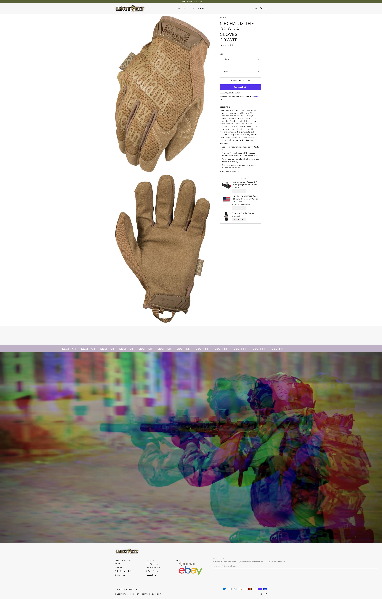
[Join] (376, 565)
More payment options (230, 93)
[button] (186, 8)
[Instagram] (266, 594)
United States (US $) (126, 589)
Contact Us (120, 575)
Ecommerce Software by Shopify (146, 594)
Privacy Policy (152, 564)
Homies (118, 567)
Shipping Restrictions (124, 571)
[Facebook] (261, 594)
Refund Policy (152, 571)
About (117, 564)
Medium (225, 59)
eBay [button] (178, 560)
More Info (198, 1)
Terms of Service (153, 567)
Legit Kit (121, 594)
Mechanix (223, 17)
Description (225, 107)
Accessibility (151, 575)
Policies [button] (150, 560)
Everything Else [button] (123, 560)
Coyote (225, 71)
